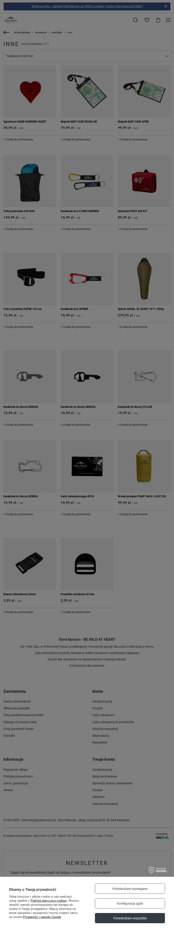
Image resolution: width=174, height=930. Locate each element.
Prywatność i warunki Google (42, 917)
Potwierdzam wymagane (129, 889)
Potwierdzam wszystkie (130, 918)
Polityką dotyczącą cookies (49, 900)
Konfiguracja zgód (130, 903)
